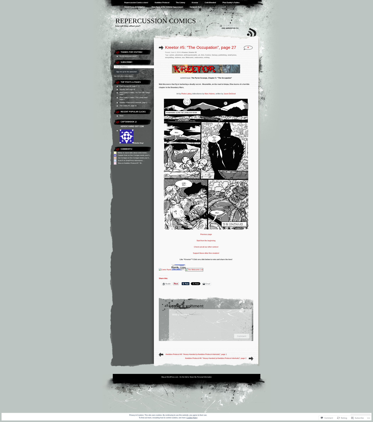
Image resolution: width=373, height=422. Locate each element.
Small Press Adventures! (134, 7)
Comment (241, 336)
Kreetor (195, 3)
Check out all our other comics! (206, 247)
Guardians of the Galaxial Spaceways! (167, 7)
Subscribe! (126, 62)
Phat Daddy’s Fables (231, 3)
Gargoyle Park (196, 7)
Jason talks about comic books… (136, 153)
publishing (222, 55)
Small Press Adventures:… (135, 160)
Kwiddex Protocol (162, 3)
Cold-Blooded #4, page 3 (128, 86)
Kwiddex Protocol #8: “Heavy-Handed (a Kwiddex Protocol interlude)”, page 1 (196, 354)
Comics (208, 55)
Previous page (206, 234)
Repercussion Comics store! (136, 3)
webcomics (199, 57)
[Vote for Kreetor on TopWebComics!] (178, 270)
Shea (120, 163)
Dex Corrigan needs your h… (140, 155)
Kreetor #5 (193, 52)
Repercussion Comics (155, 21)
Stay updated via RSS (230, 28)
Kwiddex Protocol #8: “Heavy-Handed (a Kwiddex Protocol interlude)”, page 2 (215, 358)
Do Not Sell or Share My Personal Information (196, 377)
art (199, 55)
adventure (179, 55)
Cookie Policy (191, 418)
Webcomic (190, 57)
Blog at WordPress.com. (170, 377)
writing (207, 57)
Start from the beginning (206, 241)
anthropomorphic (190, 55)
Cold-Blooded (210, 3)
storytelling (169, 57)
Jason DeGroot (230, 94)
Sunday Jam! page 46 (127, 89)
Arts (202, 55)
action (171, 55)
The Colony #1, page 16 (128, 106)
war (183, 57)
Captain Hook (122, 155)
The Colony (180, 3)
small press (232, 55)
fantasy (215, 55)
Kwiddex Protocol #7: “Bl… (133, 163)
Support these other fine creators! (206, 253)
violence (178, 57)
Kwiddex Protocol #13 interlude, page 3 (133, 102)
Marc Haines (210, 94)
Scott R (120, 160)
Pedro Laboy (186, 94)
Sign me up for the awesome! (126, 72)
